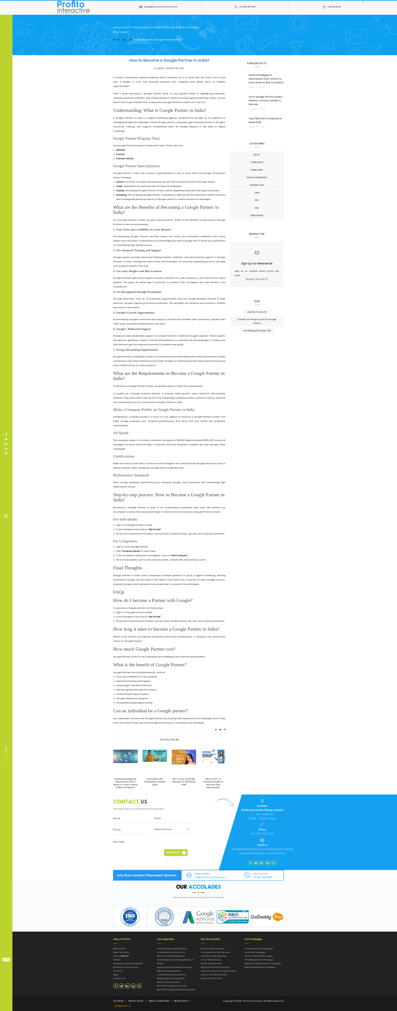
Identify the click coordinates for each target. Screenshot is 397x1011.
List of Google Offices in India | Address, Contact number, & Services (266, 100)
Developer (257, 169)
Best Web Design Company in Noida (176, 989)
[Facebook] (215, 730)
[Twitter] (220, 730)
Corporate (256, 162)
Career (116, 959)
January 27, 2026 (257, 109)
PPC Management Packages (259, 959)
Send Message (173, 852)
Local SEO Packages (255, 952)
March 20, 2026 (256, 87)
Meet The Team (121, 952)
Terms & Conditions (158, 1001)
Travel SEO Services (211, 959)
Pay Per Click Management (171, 956)
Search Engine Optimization (172, 948)
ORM (256, 192)
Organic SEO (257, 185)
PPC (257, 200)
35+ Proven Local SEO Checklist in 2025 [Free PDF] (184, 781)
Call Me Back (334, 6)
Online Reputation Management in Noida (175, 961)
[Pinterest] (224, 730)
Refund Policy (181, 1001)
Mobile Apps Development (171, 978)
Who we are (119, 948)
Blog (124, 39)
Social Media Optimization (171, 952)
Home (116, 39)
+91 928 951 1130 (247, 6)
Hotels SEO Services (211, 963)
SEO (131, 39)
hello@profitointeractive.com (248, 849)
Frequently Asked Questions (128, 963)
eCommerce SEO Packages (259, 948)
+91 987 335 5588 (262, 877)
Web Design (257, 215)
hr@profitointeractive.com (254, 853)
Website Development (169, 971)
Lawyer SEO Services (211, 978)
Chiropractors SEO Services (215, 952)
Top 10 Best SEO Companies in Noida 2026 (154, 781)
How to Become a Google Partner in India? (169, 60)
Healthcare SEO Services (214, 956)
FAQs (6, 959)
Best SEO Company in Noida (172, 985)
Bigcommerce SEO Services (215, 967)
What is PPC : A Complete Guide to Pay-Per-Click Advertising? (213, 783)
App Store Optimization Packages (263, 963)
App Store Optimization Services (174, 967)
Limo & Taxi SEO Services (214, 974)
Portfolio (118, 971)
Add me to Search (257, 311)
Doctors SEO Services (212, 948)
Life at (121, 956)
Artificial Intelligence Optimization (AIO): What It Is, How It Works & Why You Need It (125, 783)
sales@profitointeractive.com (160, 6)
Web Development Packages (260, 967)
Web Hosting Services (168, 982)
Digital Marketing (257, 177)
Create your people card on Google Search (257, 321)
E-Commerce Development (171, 974)
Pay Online (118, 1001)
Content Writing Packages (259, 956)
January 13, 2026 (257, 127)
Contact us (119, 978)
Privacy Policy (136, 1001)
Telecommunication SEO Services (218, 971)
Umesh (161, 68)
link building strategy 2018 (257, 330)
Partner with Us (122, 1006)
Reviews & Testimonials (125, 967)
